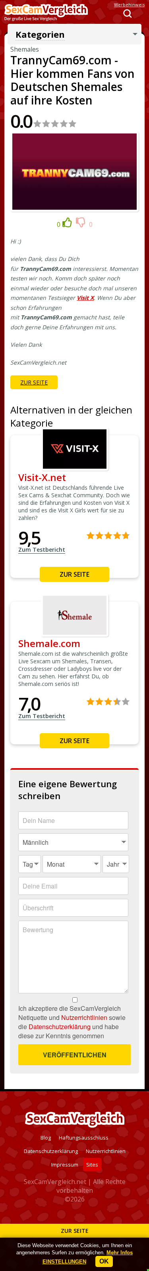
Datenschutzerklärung (60, 1026)
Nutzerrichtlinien (84, 1017)
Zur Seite (75, 1230)
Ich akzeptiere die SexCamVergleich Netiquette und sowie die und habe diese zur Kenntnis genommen (72, 1022)
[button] (64, 1262)
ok (104, 1261)
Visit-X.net (42, 477)
